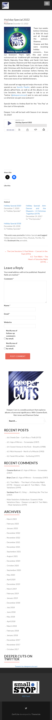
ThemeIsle (35, 714)
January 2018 (12, 635)
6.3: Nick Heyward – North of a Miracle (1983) (25, 451)
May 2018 (11, 617)
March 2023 (12, 519)
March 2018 (12, 626)
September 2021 (14, 551)
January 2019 (12, 598)
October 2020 (13, 565)
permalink (23, 240)
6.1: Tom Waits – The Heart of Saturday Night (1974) (38, 259)
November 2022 (13, 537)
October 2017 (13, 649)
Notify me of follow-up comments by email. (11, 334)
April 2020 (11, 579)
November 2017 (13, 644)
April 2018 (11, 621)
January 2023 (12, 528)
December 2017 (13, 640)
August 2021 (12, 556)
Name (7, 305)
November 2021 (13, 547)
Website (8, 322)
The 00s (38, 238)
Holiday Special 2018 (12, 223)
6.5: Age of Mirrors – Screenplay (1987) (23, 442)
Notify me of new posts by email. (11, 346)
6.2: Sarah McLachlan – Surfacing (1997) (23, 456)
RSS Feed (26, 696)
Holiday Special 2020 (12, 206)
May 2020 (11, 575)
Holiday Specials (31, 235)
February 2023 (13, 524)
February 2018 (13, 631)
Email (7, 314)
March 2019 (12, 589)
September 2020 (14, 570)
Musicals (31, 238)
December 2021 (13, 542)
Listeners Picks (21, 238)
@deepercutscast (19, 95)
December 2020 (13, 561)
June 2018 (11, 612)
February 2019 (13, 593)
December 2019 (13, 584)
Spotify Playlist (23, 87)
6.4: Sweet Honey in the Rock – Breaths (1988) (26, 447)
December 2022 (13, 533)
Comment (9, 279)
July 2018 (11, 607)
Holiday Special (9, 238)
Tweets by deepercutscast (26, 666)
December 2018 (13, 603)
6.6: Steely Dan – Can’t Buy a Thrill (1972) (24, 437)
